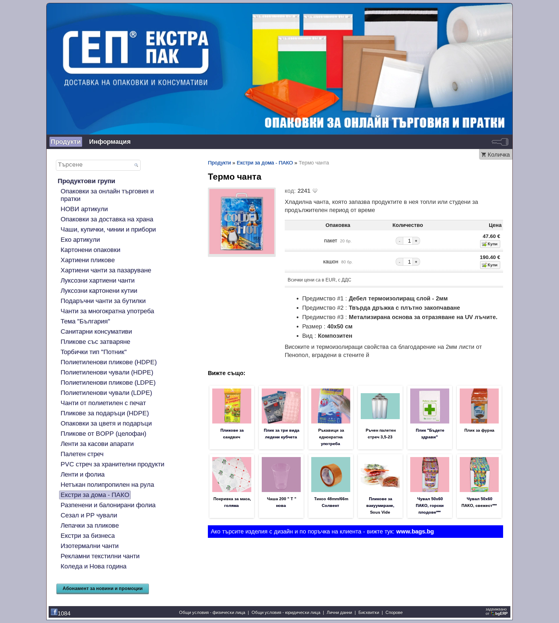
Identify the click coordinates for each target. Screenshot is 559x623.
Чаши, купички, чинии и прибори (108, 229)
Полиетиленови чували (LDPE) (106, 392)
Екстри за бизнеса (88, 535)
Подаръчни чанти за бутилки (103, 300)
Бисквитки (368, 612)
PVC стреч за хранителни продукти (112, 464)
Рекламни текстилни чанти (100, 556)
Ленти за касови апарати (97, 443)
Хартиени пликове (88, 260)
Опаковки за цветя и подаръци (106, 423)
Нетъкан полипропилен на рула (107, 484)
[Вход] (500, 142)
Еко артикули (80, 239)
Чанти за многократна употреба (107, 311)
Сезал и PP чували (89, 515)
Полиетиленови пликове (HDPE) (109, 362)
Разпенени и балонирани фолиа (108, 505)
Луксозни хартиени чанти (98, 280)
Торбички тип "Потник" (94, 352)
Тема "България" (85, 321)
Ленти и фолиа (83, 474)
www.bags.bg (415, 531)
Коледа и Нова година (93, 566)
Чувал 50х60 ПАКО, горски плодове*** (430, 505)
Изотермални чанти (89, 546)
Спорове (394, 612)
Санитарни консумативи (96, 331)
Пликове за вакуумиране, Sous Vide (380, 505)
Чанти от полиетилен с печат (103, 403)
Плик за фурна (479, 430)
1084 (64, 613)
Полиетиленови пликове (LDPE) (108, 382)
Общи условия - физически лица (212, 612)
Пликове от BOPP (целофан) (103, 433)
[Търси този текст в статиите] (136, 165)
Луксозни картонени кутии (99, 290)
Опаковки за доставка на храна (107, 219)
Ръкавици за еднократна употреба (331, 437)
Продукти (66, 141)
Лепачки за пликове (90, 525)
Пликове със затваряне (95, 341)
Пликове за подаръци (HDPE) (105, 413)
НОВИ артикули (84, 209)
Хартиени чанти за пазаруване (106, 270)
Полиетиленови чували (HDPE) (107, 372)
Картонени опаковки (90, 249)
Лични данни (339, 612)
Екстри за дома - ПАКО (95, 494)
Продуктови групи (86, 181)
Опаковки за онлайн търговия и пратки (107, 195)
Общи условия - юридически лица (286, 612)
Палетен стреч (82, 454)
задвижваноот (497, 611)
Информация (110, 141)
